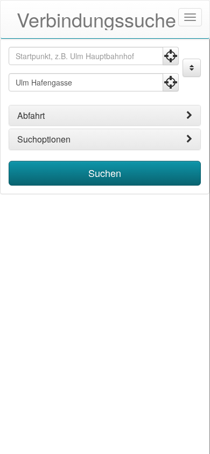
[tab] (104, 115)
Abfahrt (31, 115)
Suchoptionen (44, 139)
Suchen (104, 173)
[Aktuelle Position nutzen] (171, 56)
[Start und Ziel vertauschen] (192, 68)
